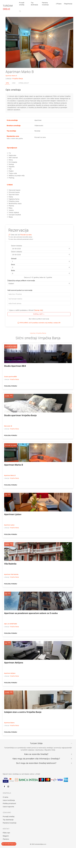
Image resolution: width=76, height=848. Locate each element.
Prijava (59, 4)
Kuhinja (11, 164)
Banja (10, 217)
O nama (5, 797)
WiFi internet (13, 158)
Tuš (9, 169)
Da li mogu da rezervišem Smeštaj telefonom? (36, 763)
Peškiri (11, 171)
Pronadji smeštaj (8, 816)
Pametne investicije (45, 4)
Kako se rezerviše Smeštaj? (36, 754)
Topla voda (12, 173)
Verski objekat (13, 212)
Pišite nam (6, 833)
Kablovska (12, 155)
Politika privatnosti (9, 803)
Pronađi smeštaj (21, 4)
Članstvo (6, 839)
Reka (10, 208)
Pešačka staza (13, 201)
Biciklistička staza (14, 203)
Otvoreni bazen (14, 192)
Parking (11, 178)
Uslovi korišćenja (9, 800)
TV (9, 153)
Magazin (6, 836)
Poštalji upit (38, 314)
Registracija (68, 4)
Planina (11, 206)
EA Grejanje (12, 162)
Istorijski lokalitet (14, 215)
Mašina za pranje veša (16, 175)
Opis (7, 83)
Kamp (10, 197)
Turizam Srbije (36, 743)
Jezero (11, 210)
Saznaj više (38, 310)
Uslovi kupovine (8, 807)
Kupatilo (11, 166)
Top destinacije (34, 4)
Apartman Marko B (11, 75)
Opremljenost (23, 83)
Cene (13, 83)
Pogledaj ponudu (10, 386)
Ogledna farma (13, 199)
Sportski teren (13, 194)
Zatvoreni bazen (14, 190)
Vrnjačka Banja (17, 78)
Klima (10, 160)
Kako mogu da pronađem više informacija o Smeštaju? (36, 759)
